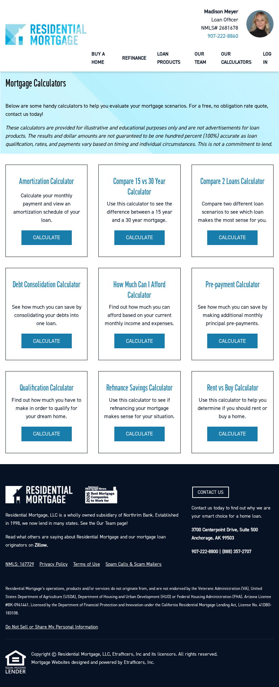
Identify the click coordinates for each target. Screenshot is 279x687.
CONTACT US (211, 492)
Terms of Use (86, 564)
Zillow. (40, 545)
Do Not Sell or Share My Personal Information (51, 627)
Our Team (200, 58)
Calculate (46, 237)
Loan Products (168, 58)
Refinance (134, 58)
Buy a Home (98, 58)
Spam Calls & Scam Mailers (133, 564)
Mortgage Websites (50, 662)
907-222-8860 (223, 36)
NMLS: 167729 (19, 564)
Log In (267, 58)
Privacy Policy (53, 564)
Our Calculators (236, 58)
